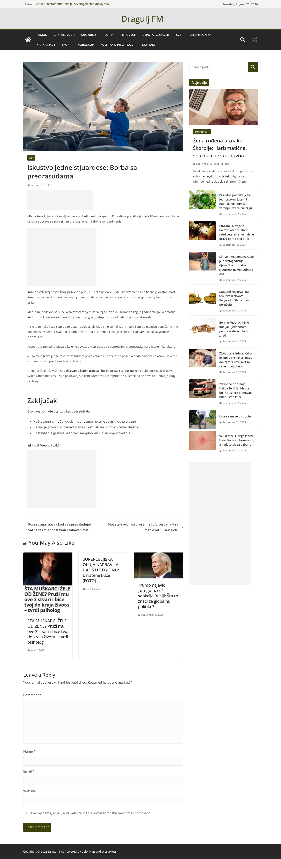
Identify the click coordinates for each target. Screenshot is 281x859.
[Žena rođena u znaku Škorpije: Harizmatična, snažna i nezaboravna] (223, 107)
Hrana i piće (45, 45)
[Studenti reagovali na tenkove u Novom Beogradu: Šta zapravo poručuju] (202, 301)
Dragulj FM (142, 18)
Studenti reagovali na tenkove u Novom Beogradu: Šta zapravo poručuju (234, 298)
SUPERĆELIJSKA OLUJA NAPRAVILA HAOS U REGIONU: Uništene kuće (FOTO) (101, 569)
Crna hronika (200, 35)
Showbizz (88, 35)
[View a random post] (254, 39)
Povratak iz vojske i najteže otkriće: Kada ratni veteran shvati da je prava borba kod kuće (236, 232)
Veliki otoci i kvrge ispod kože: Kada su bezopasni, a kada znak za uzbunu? (236, 440)
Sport (66, 45)
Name (29, 751)
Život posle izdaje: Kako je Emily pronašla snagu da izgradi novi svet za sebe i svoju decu (235, 359)
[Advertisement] (60, 200)
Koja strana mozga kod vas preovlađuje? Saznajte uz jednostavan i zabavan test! (59, 527)
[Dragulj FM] (28, 39)
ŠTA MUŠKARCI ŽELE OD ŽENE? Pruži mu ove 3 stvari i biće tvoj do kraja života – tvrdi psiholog (47, 631)
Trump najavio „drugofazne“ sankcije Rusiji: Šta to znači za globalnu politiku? (158, 595)
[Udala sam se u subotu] (202, 419)
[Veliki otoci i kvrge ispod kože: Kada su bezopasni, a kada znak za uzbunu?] (202, 443)
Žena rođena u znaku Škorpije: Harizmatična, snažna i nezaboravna (220, 148)
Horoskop (86, 45)
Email (28, 771)
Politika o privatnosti (118, 45)
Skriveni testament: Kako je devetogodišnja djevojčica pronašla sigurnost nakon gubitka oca (72, 6)
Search (253, 67)
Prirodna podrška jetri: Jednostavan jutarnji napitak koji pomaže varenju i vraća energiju (235, 201)
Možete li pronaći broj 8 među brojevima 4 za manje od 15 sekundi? (143, 527)
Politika (109, 35)
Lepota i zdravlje (156, 35)
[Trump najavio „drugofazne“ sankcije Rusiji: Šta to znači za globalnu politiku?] (158, 555)
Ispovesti (129, 35)
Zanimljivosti (64, 35)
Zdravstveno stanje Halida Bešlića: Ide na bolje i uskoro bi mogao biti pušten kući (235, 390)
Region (41, 35)
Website (29, 791)
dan (226, 164)
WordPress (109, 851)
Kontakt (149, 45)
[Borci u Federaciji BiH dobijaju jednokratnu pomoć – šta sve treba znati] (202, 332)
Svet (179, 35)
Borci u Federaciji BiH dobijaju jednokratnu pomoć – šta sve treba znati (234, 329)
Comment (32, 695)
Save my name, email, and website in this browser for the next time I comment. (90, 813)
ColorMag (88, 851)
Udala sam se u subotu (235, 416)
